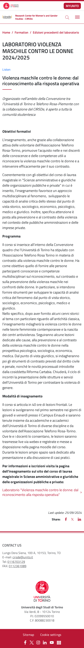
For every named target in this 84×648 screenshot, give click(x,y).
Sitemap (28, 634)
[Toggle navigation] (77, 17)
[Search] (67, 17)
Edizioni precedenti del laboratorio (56, 32)
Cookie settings (50, 634)
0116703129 (16, 561)
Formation (21, 32)
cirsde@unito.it (23, 557)
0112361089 (17, 566)
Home (6, 32)
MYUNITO (72, 6)
